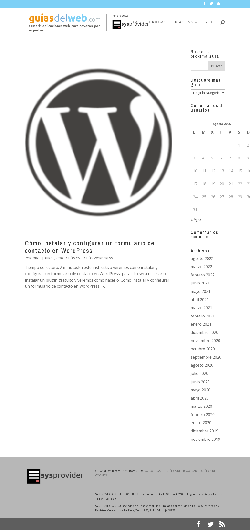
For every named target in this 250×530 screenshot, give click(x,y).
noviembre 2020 (205, 340)
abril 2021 (200, 299)
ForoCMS (156, 21)
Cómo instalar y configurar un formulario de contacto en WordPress (90, 247)
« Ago (196, 219)
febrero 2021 (203, 316)
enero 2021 (201, 324)
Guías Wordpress (98, 258)
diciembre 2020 (204, 332)
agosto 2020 (202, 365)
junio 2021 (200, 283)
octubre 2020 (203, 348)
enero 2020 (201, 422)
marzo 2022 (201, 266)
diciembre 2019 (204, 431)
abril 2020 (200, 398)
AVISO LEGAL (153, 471)
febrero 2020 (203, 414)
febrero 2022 (203, 275)
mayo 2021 (200, 291)
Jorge (36, 258)
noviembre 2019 (205, 439)
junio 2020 (200, 381)
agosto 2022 (202, 258)
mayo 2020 (200, 390)
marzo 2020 (201, 406)
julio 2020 (199, 373)
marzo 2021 (201, 307)
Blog (210, 21)
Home (134, 21)
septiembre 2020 (206, 357)
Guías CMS (183, 21)
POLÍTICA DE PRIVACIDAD (181, 471)
